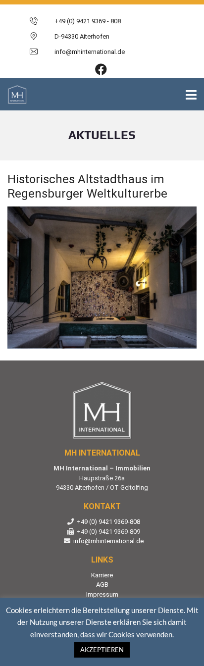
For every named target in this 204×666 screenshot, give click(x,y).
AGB (102, 584)
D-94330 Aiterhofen (81, 36)
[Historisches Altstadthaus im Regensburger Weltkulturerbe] (102, 277)
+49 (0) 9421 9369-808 (108, 521)
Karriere (102, 575)
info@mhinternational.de (108, 541)
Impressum (102, 594)
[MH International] (13, 94)
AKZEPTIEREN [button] (102, 650)
